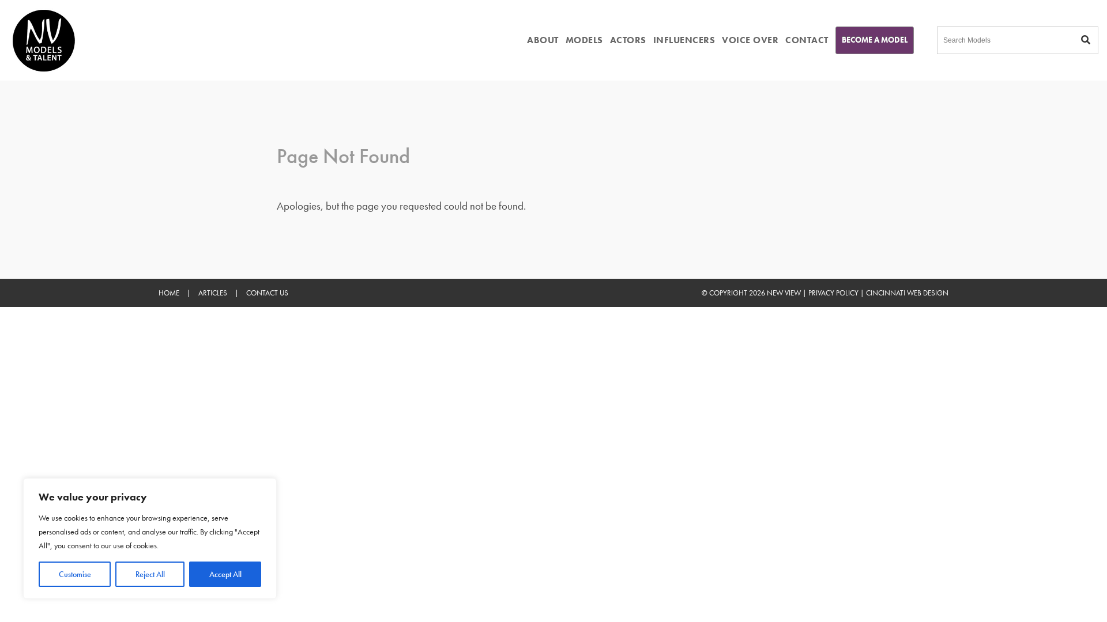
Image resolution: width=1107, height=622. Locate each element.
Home (169, 293)
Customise (75, 574)
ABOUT (543, 40)
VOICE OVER (750, 40)
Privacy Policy (833, 293)
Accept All (225, 574)
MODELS (584, 40)
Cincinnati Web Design (907, 293)
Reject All (150, 574)
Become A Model (875, 40)
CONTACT (807, 40)
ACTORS (628, 40)
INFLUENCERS (684, 40)
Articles (212, 293)
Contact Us (267, 293)
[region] (150, 538)
